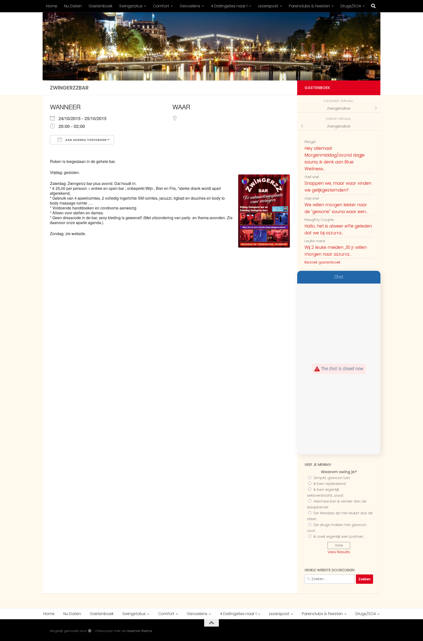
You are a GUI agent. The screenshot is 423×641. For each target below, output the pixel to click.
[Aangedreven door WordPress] (89, 630)
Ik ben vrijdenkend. (330, 483)
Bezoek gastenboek (323, 262)
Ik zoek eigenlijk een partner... (339, 536)
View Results (339, 551)
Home (51, 6)
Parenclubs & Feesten (309, 6)
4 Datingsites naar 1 (229, 6)
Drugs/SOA (351, 6)
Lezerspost (268, 6)
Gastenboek (100, 6)
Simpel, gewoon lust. (332, 477)
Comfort (161, 6)
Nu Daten (73, 6)
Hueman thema (139, 631)
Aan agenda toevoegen (85, 140)
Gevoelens (190, 6)
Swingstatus (130, 6)
